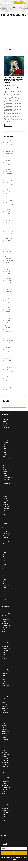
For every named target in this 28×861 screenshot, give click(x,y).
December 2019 (9, 151)
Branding (5, 531)
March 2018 (8, 198)
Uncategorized (5, 599)
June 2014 (8, 298)
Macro (5, 481)
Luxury (4, 556)
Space (3, 595)
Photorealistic (6, 483)
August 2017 (8, 213)
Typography (6, 506)
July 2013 (7, 322)
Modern (5, 471)
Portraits (5, 485)
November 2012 (9, 340)
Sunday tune (6, 585)
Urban (4, 562)
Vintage (5, 510)
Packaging (5, 537)
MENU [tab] (14, 7)
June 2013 (8, 325)
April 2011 (8, 382)
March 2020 (8, 147)
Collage (4, 448)
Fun (3, 525)
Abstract (5, 437)
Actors (4, 570)
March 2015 (8, 278)
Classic (4, 446)
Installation (4, 545)
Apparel (5, 523)
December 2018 (9, 178)
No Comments (9, 87)
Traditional (5, 504)
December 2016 (9, 231)
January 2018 (8, 202)
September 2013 (9, 318)
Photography (6, 479)
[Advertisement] (14, 33)
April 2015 (8, 276)
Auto (4, 548)
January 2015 (8, 282)
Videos (4, 587)
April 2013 (8, 329)
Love (4, 554)
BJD (3, 516)
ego (17, 87)
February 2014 (9, 307)
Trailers (5, 575)
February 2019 (9, 173)
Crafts (3, 518)
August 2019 (8, 160)
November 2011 (9, 367)
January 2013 (8, 336)
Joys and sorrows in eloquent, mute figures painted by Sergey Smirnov (14, 79)
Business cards (6, 533)
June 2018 (8, 191)
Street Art (5, 498)
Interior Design (6, 431)
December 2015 (9, 258)
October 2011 (8, 369)
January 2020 (8, 149)
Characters (5, 444)
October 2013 (8, 316)
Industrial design (7, 462)
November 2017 (9, 207)
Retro (4, 489)
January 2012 (8, 362)
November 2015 (9, 260)
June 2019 (8, 164)
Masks (3, 566)
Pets (3, 589)
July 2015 (7, 269)
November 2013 (9, 314)
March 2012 (8, 358)
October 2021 (8, 142)
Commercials (6, 419)
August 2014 (8, 293)
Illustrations (6, 460)
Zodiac (4, 564)
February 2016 (9, 253)
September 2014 (9, 291)
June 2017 (8, 218)
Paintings (5, 473)
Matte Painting (6, 465)
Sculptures (5, 491)
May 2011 (8, 380)
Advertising (4, 417)
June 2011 (8, 378)
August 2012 (8, 347)
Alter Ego (4, 421)
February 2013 (9, 334)
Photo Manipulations (8, 477)
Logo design (6, 535)
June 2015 (8, 271)
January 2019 (8, 176)
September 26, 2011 (10, 85)
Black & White (6, 440)
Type (4, 543)
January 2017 (8, 229)
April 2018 (8, 196)
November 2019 (9, 153)
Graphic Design (6, 458)
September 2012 (9, 345)
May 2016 (8, 247)
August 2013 (8, 320)
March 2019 (8, 171)
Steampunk (5, 494)
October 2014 (8, 289)
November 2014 (9, 287)
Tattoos (5, 502)
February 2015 (9, 280)
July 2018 (7, 189)
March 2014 (8, 305)
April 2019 (8, 169)
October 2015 (8, 262)
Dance (4, 579)
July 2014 (7, 296)
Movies (3, 568)
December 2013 (9, 311)
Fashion (4, 522)
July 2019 (7, 162)
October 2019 (8, 155)
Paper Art (5, 475)
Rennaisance (6, 487)
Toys (3, 597)
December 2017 (9, 204)
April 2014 (8, 302)
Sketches (5, 492)
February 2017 (9, 227)
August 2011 (8, 374)
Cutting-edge (6, 450)
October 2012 (8, 342)
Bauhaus (5, 438)
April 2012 (8, 356)
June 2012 (8, 351)
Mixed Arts (5, 469)
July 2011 (7, 376)
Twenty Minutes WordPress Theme (11, 857)
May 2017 (8, 220)
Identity (4, 529)
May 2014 (8, 300)
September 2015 (9, 265)
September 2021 (9, 144)
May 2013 (8, 327)
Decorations (6, 427)
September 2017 (9, 211)
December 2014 (9, 285)
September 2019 (9, 158)
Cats (4, 591)
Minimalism (5, 467)
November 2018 (9, 180)
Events (4, 581)
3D (3, 435)
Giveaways (4, 527)
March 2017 (8, 224)
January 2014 (8, 309)
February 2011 (9, 387)
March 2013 (8, 331)
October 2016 (8, 236)
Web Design (5, 601)
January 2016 (8, 256)
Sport (4, 560)
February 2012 (9, 360)
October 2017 (8, 209)
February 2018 (9, 200)
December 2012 (9, 338)
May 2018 (8, 193)
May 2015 (8, 273)
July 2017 (7, 216)
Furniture (5, 429)
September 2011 (9, 371)
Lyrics (4, 583)
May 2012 (8, 354)
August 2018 (8, 187)
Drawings (5, 454)
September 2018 (9, 184)
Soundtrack (5, 573)
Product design (6, 539)
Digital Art (5, 452)
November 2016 (9, 233)
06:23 (7, 88)
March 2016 (8, 251)
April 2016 (8, 249)
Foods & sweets (7, 550)
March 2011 (8, 385)
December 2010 (9, 391)
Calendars (5, 442)
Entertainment (5, 520)
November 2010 (9, 394)
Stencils (5, 496)
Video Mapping (6, 508)
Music (3, 578)
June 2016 (8, 245)
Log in (7, 404)
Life (3, 547)
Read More (8, 125)
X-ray (4, 512)
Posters (5, 572)
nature (4, 558)
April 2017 (8, 222)
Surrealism (5, 500)
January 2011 (8, 389)
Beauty (3, 514)
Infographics (6, 464)
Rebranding (6, 541)
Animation (4, 423)
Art (2, 433)
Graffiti (4, 456)
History (4, 552)
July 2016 (7, 242)
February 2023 (9, 140)
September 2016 (9, 238)
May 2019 (8, 167)
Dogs (4, 593)
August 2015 (8, 267)
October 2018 (8, 182)
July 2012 (7, 349)
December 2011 (9, 365)
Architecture (5, 425)
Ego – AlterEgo (7, 49)
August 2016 (8, 240)
